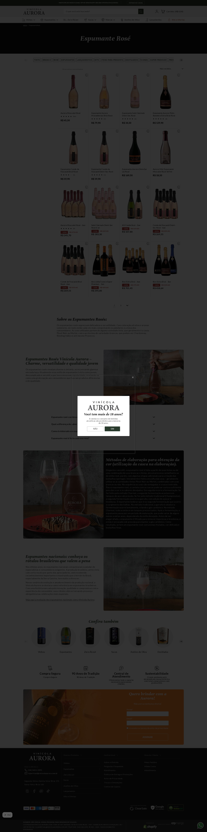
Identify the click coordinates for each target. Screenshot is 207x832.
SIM (112, 429)
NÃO (95, 429)
